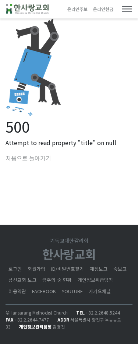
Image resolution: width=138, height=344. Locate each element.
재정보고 (98, 268)
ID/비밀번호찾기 (67, 268)
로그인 (15, 268)
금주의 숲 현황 (57, 279)
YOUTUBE (72, 291)
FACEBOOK (44, 291)
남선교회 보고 (22, 279)
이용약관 (17, 291)
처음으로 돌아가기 (28, 158)
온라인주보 (77, 9)
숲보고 (120, 268)
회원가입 (36, 268)
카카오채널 (100, 291)
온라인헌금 (103, 9)
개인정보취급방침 (95, 279)
